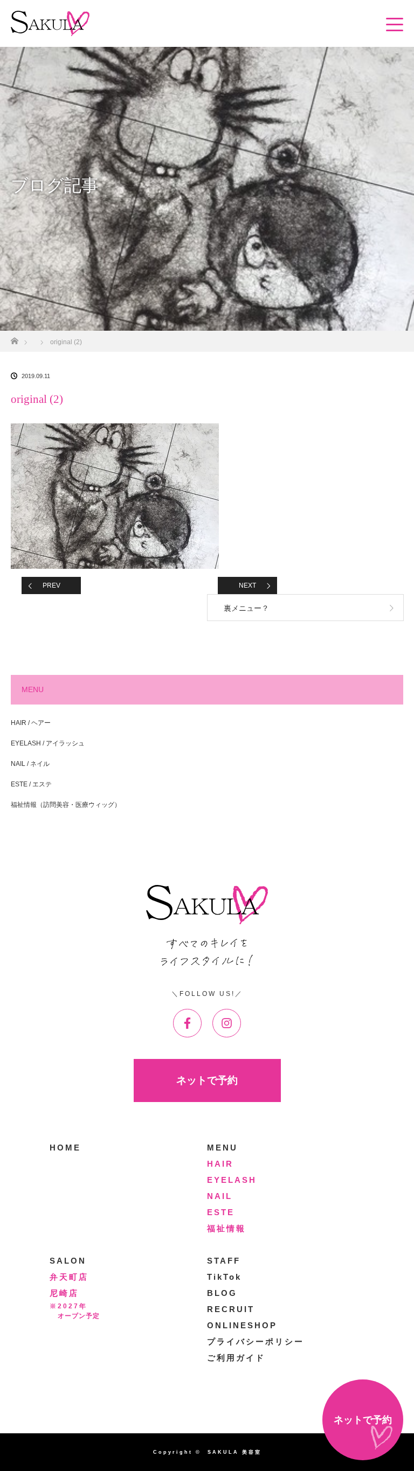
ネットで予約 (207, 1080)
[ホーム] (14, 338)
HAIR (220, 1163)
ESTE (220, 1212)
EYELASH (232, 1179)
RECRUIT (230, 1309)
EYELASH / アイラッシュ (48, 743)
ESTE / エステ (31, 784)
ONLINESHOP (242, 1325)
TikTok (224, 1276)
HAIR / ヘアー (31, 723)
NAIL (219, 1196)
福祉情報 (226, 1228)
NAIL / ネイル (30, 764)
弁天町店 (69, 1276)
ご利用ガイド (236, 1357)
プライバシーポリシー (255, 1341)
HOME (65, 1147)
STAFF (223, 1260)
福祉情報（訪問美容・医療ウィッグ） (66, 804)
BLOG (222, 1293)
